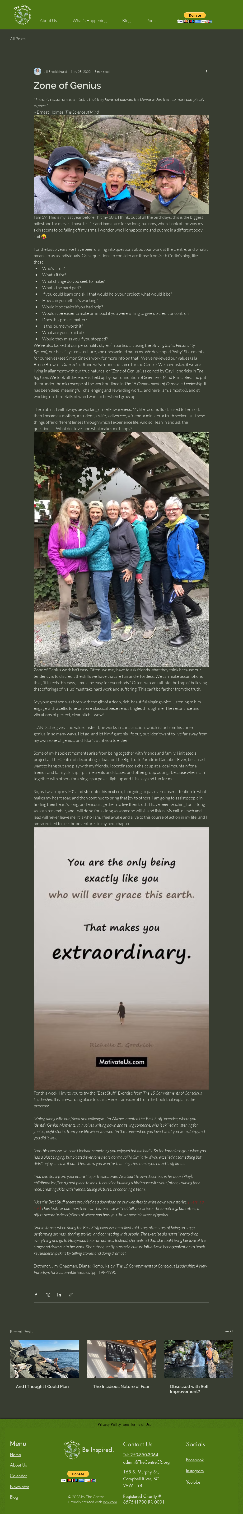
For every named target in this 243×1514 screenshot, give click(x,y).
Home (15, 1454)
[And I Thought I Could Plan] (44, 1359)
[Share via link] (71, 1294)
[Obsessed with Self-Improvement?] (198, 1359)
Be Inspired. (98, 1450)
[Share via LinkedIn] (59, 1294)
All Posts (18, 38)
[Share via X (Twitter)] (47, 1294)
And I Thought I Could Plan (42, 1386)
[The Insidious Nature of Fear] (121, 1359)
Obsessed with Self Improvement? (189, 1389)
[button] (48, 18)
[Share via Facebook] (36, 1294)
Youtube (193, 1482)
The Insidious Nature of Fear (121, 1386)
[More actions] (206, 71)
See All (228, 1331)
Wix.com (110, 1502)
